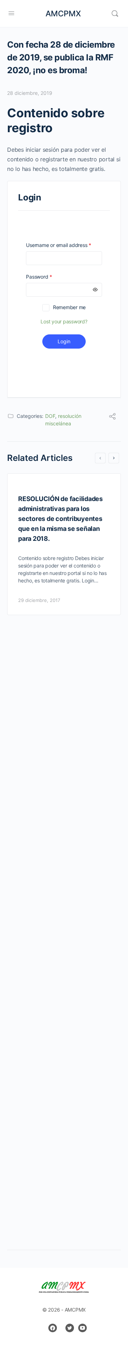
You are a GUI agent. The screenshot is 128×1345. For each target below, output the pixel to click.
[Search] (115, 13)
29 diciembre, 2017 (39, 600)
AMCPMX (63, 13)
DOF (50, 416)
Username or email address (64, 245)
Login (64, 341)
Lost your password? (64, 321)
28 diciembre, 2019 (29, 93)
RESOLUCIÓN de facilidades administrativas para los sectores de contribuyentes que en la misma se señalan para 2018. (60, 518)
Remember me (69, 307)
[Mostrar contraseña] (95, 290)
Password (49, 276)
